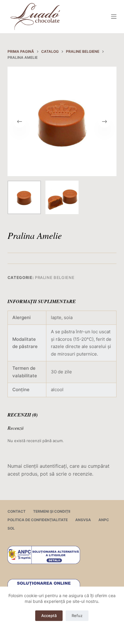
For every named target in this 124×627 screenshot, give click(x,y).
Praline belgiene (54, 277)
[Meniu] (113, 16)
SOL (11, 528)
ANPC (103, 520)
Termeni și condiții (51, 511)
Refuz (77, 615)
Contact (17, 511)
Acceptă (49, 615)
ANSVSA (83, 520)
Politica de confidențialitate (38, 520)
